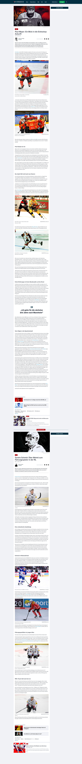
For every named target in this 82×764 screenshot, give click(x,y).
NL (16, 455)
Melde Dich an (54, 1)
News (27, 1)
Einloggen (62, 1)
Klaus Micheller (35, 226)
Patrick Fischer (19, 595)
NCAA (28, 416)
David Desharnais (30, 640)
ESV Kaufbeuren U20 (30, 411)
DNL (16, 29)
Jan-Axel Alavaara (35, 340)
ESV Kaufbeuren (37, 411)
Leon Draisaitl (32, 348)
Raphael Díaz (24, 640)
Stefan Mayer (19, 190)
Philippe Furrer (38, 640)
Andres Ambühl (38, 626)
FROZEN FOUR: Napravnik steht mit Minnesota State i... (37, 419)
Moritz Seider (37, 348)
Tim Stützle (44, 348)
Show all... (16, 413)
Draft (46, 1)
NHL (38, 1)
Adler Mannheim (23, 411)
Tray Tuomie (20, 157)
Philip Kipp (37, 299)
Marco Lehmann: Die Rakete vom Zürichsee (36, 746)
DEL (42, 1)
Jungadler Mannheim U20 (19, 412)
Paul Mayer (17, 52)
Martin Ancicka (21, 341)
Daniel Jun (33, 106)
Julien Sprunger (19, 640)
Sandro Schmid (17, 476)
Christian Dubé (24, 639)
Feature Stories (33, 1)
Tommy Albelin (28, 594)
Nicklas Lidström (39, 364)
